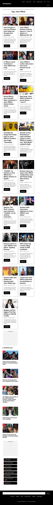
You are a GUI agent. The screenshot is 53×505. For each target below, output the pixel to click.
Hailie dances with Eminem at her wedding (10, 418)
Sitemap (33, 496)
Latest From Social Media (9, 479)
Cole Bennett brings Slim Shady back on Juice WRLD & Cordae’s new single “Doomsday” (10, 137)
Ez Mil (34, 1)
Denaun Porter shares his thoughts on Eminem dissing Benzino (10, 436)
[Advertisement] (11, 338)
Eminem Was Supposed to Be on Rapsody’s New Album (10, 380)
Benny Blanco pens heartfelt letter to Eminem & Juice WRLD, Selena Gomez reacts (10, 101)
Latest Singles (8, 466)
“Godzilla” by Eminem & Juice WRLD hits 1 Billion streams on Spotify (10, 175)
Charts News (7, 475)
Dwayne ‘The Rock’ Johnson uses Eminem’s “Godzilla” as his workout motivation (9, 212)
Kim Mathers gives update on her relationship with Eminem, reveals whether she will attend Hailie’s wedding (10, 399)
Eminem (23, 1)
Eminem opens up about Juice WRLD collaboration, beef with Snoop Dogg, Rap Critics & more (26, 175)
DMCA (22, 496)
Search (48, 493)
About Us (12, 496)
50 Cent (48, 5)
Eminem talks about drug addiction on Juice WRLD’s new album (26, 211)
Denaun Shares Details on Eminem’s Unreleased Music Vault (10, 363)
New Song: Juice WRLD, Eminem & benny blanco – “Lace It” (26, 99)
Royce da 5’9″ (29, 1)
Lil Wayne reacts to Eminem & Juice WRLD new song (9, 65)
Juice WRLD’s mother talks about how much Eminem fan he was (26, 66)
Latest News (7, 459)
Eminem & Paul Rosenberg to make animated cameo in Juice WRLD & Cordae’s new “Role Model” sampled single (26, 138)
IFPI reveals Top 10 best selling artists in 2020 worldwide (25, 246)
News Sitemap (39, 496)
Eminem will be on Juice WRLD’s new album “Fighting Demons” (10, 246)
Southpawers (7, 3)
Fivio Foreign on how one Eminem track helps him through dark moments (10, 31)
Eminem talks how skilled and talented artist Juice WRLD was (10, 280)
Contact (17, 496)
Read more (7, 45)
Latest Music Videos (9, 472)
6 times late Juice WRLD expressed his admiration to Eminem (26, 280)
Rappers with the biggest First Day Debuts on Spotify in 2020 (10, 313)
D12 (44, 1)
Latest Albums (8, 469)
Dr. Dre (48, 1)
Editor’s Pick (8, 483)
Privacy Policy (28, 496)
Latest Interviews (9, 462)
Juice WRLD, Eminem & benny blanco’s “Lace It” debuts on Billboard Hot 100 (26, 31)
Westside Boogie (39, 1)
